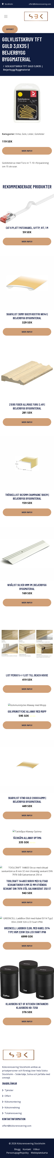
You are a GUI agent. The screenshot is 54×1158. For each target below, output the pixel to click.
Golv (24, 134)
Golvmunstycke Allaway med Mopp (27, 711)
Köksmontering (13, 1101)
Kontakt (27, 1149)
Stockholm (9, 4)
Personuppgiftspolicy (17, 1152)
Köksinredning (12, 1107)
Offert (10, 29)
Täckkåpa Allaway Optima (27, 838)
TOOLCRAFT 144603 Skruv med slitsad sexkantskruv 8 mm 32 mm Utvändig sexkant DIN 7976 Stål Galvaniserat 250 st (27, 884)
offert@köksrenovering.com (40, 4)
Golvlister (39, 134)
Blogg (17, 1149)
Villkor (36, 1149)
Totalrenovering (13, 1113)
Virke (18, 134)
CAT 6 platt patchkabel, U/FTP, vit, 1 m (27, 227)
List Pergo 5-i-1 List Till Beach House (27, 675)
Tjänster (9, 1090)
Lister (31, 134)
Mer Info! (27, 150)
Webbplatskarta (39, 1152)
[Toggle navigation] (6, 16)
